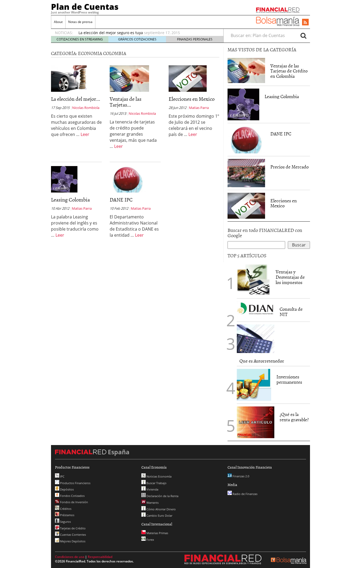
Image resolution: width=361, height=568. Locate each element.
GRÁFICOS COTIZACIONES (137, 39)
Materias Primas (157, 533)
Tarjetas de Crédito (72, 528)
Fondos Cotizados (72, 496)
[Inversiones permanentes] (254, 385)
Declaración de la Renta (162, 496)
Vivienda (152, 489)
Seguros (65, 522)
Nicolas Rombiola (85, 107)
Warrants (152, 503)
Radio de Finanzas (244, 494)
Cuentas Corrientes (72, 535)
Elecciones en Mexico (192, 99)
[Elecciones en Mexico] (188, 78)
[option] (146, 33)
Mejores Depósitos (72, 541)
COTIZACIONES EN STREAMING (80, 39)
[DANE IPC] (128, 179)
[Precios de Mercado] (246, 173)
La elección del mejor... (75, 99)
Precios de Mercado (289, 166)
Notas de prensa (80, 22)
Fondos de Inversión (73, 502)
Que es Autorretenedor (261, 360)
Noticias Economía (159, 476)
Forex (150, 540)
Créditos (65, 509)
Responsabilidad (100, 557)
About (58, 22)
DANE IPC (121, 199)
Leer (85, 134)
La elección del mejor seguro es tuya (110, 32)
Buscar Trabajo (156, 483)
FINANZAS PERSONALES (194, 39)
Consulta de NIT (291, 311)
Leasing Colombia (70, 199)
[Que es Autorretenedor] (255, 338)
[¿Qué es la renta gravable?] (255, 422)
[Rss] (305, 22)
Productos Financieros (74, 483)
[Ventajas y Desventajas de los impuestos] (253, 280)
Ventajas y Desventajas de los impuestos (290, 277)
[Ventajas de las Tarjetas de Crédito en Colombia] (129, 78)
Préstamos (66, 515)
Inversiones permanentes (289, 379)
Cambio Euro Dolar (159, 515)
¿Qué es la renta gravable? (294, 417)
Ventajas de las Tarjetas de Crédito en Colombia (289, 71)
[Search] (303, 35)
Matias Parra (199, 107)
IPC (61, 476)
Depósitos (66, 489)
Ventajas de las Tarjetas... (125, 101)
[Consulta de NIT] (255, 310)
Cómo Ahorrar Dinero (161, 509)
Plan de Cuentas (85, 6)
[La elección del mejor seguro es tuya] (69, 78)
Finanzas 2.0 (240, 476)
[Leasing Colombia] (64, 179)
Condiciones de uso (69, 557)
